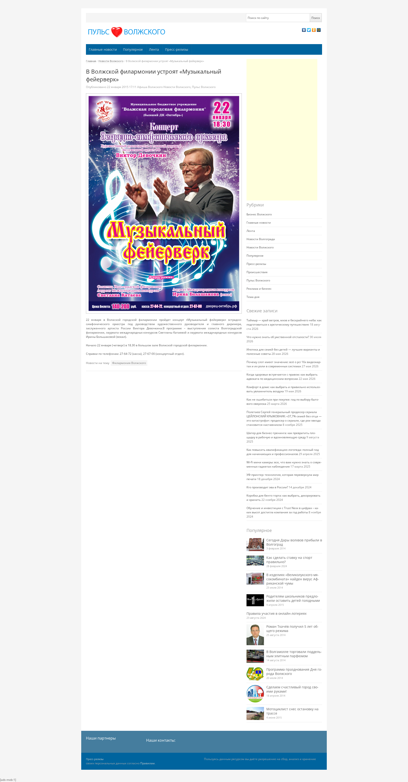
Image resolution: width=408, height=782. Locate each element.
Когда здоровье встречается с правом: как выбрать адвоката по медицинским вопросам (282, 376)
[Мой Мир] (318, 30)
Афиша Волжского (150, 87)
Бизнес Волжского (259, 214)
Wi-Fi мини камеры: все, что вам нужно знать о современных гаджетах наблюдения (284, 464)
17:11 (122, 87)
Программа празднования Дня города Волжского (294, 671)
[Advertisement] (281, 130)
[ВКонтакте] (304, 30)
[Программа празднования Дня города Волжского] (255, 674)
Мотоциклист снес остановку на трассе (292, 711)
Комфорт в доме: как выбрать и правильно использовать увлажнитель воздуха (283, 389)
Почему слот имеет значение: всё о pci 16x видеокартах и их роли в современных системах (283, 364)
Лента (154, 49)
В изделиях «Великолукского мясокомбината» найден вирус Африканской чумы (292, 579)
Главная (91, 61)
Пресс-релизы (176, 49)
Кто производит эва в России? (267, 487)
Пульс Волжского (204, 87)
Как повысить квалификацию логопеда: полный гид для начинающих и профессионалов (282, 452)
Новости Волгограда (260, 239)
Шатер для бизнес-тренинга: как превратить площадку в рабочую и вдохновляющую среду (281, 435)
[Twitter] (308, 30)
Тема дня (252, 297)
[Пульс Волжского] (127, 32)
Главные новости (103, 49)
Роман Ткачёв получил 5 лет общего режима (292, 628)
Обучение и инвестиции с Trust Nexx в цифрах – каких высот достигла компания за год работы (282, 510)
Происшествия (257, 272)
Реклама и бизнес (259, 289)
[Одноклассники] (313, 30)
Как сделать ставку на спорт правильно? (289, 559)
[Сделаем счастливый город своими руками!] (255, 694)
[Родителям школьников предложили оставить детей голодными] (255, 600)
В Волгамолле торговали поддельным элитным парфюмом (294, 653)
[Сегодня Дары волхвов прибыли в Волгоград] (255, 544)
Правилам (147, 763)
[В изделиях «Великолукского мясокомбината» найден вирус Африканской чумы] (255, 579)
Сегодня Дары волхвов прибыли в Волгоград (294, 542)
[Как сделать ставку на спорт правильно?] (255, 560)
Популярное (133, 49)
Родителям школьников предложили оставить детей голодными (293, 598)
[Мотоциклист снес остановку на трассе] (255, 713)
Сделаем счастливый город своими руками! (292, 689)
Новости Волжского (110, 61)
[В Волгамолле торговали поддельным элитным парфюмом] (255, 656)
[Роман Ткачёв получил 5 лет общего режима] (255, 634)
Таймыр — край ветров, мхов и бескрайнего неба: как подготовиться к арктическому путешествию (284, 322)
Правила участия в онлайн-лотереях (276, 613)
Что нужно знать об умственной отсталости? (277, 337)
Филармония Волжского (129, 363)
